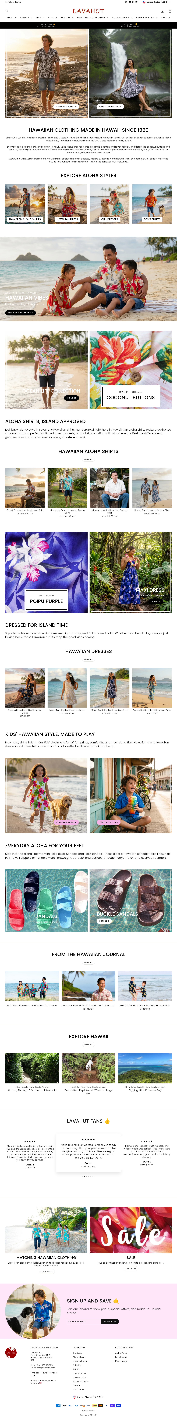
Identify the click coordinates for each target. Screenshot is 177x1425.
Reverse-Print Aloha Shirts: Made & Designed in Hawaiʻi (88, 1007)
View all (88, 459)
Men (39, 17)
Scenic (38, 1087)
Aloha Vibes (121, 1353)
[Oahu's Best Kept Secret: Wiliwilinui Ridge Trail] (88, 1068)
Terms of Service (81, 1381)
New (10, 17)
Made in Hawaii (80, 1361)
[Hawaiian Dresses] (130, 73)
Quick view (25, 505)
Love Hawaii (121, 1357)
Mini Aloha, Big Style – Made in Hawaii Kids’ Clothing (145, 1007)
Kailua (133, 1087)
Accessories (121, 17)
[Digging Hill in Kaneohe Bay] (145, 1068)
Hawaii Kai (75, 1087)
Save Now (131, 1268)
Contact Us (78, 1389)
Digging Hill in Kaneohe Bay (145, 1090)
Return (76, 1369)
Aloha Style (46, 1271)
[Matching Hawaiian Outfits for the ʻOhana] (32, 986)
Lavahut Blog (79, 1373)
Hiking (17, 1087)
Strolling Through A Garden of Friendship (32, 1090)
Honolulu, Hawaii (13, 2)
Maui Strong (121, 1361)
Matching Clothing (91, 17)
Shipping (77, 1365)
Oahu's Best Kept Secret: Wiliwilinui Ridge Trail (89, 1092)
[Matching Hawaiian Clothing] (46, 1230)
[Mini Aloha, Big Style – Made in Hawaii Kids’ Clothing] (145, 986)
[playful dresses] (46, 795)
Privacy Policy (79, 1377)
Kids (51, 17)
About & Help (145, 17)
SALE (164, 17)
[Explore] (46, 370)
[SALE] (131, 1230)
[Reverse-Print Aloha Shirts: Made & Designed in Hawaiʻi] (88, 986)
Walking (45, 1087)
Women (25, 17)
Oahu (32, 1087)
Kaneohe (24, 1087)
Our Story (77, 1353)
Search (76, 1385)
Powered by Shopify (88, 1415)
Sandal (66, 17)
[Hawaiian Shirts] (46, 73)
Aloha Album (79, 1357)
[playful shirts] (131, 795)
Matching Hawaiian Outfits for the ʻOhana (32, 1005)
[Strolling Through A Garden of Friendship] (32, 1068)
